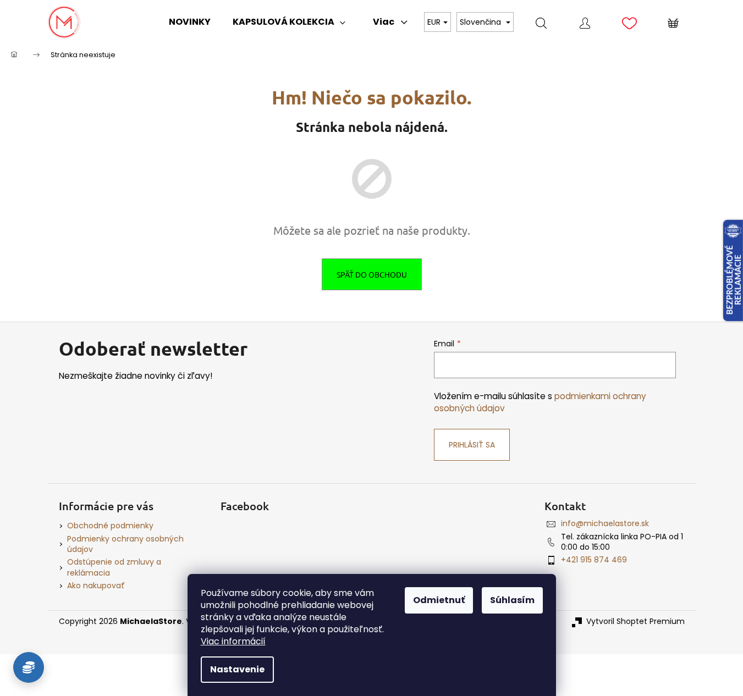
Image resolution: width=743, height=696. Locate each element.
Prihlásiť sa (472, 444)
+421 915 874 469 (594, 559)
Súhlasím (512, 600)
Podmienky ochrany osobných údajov (125, 544)
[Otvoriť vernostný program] (28, 667)
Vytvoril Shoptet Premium (635, 621)
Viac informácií (233, 641)
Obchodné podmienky (110, 525)
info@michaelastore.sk (605, 523)
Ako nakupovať (96, 585)
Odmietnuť (439, 600)
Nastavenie (237, 669)
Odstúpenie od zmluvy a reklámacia (114, 567)
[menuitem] (190, 22)
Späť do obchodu (372, 274)
